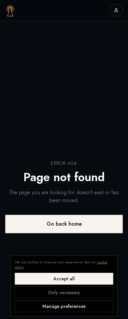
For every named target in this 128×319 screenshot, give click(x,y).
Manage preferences (64, 306)
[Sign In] (116, 10)
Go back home (64, 224)
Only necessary (64, 292)
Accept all (64, 278)
